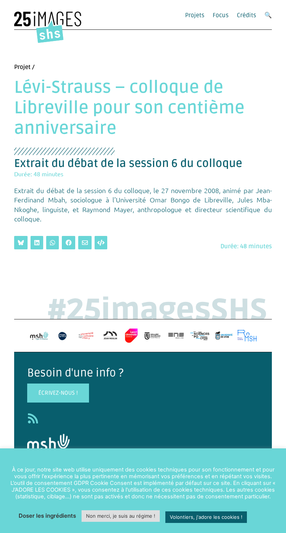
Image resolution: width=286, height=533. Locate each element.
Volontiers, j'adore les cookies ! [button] (206, 517)
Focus (221, 15)
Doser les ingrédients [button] (47, 515)
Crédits (246, 15)
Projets (194, 15)
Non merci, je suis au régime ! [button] (120, 516)
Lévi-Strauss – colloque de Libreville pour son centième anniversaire (129, 108)
